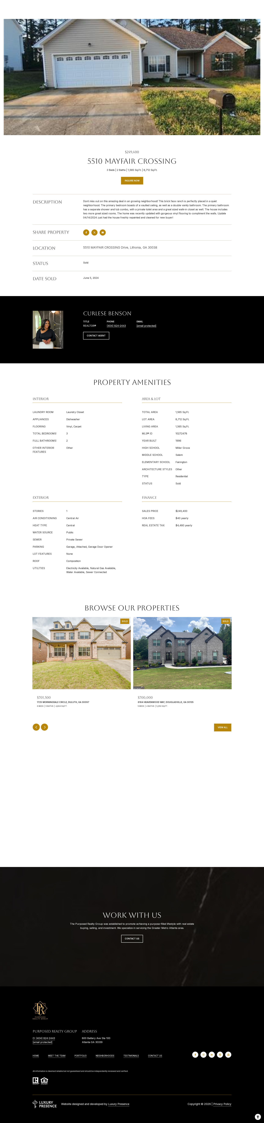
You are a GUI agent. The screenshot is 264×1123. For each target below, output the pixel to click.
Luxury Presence (118, 1104)
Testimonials (131, 1055)
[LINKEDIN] (212, 1055)
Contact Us (155, 1056)
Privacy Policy (222, 1104)
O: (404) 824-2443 (44, 1038)
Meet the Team (56, 1055)
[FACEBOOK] (195, 1055)
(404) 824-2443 (116, 325)
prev (36, 727)
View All (223, 727)
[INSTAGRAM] (203, 1055)
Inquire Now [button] (132, 180)
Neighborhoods (105, 1055)
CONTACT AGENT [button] (96, 335)
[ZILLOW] (228, 1055)
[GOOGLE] (220, 1055)
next (44, 727)
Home (36, 1055)
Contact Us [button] (132, 938)
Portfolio (81, 1055)
